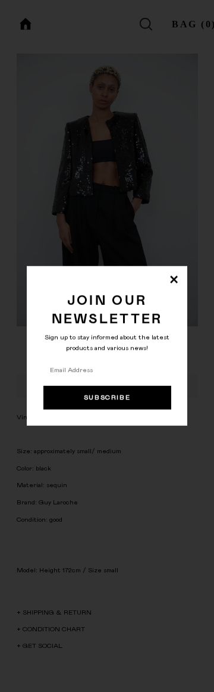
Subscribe (107, 397)
